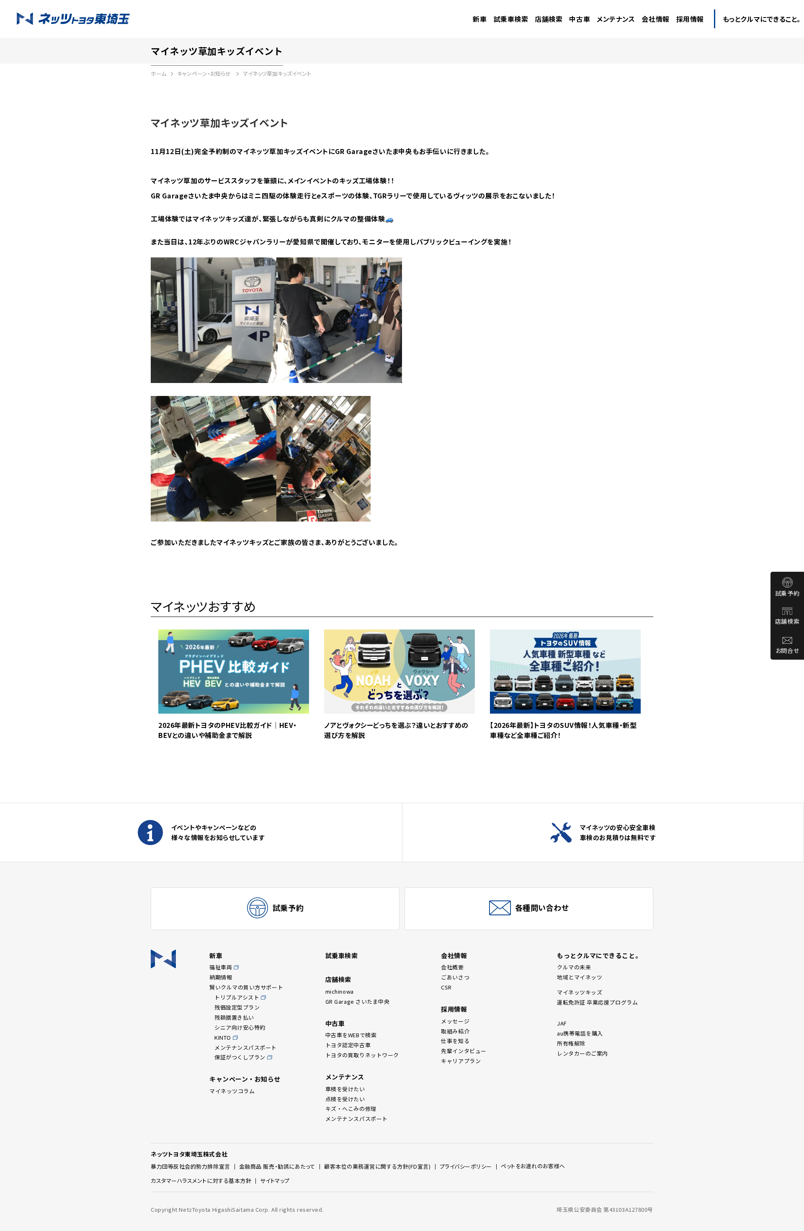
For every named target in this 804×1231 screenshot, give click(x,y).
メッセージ (455, 1021)
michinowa (339, 991)
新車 (215, 955)
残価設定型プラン (237, 1007)
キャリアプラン (461, 1061)
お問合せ (787, 650)
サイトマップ (274, 1181)
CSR (446, 987)
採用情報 (454, 1009)
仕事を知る (455, 1041)
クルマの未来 (574, 967)
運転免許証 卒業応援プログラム (597, 1002)
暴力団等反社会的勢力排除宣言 (190, 1166)
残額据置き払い (234, 1017)
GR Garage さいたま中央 (357, 1001)
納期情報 (220, 977)
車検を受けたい (345, 1089)
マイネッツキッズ (579, 992)
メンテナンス (344, 1076)
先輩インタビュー (463, 1051)
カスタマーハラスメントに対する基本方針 (201, 1181)
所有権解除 (571, 1043)
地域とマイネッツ (579, 977)
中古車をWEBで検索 (351, 1035)
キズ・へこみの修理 (350, 1109)
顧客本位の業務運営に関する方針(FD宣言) (377, 1166)
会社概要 (452, 967)
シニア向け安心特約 (239, 1027)
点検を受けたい (345, 1099)
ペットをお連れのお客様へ (533, 1166)
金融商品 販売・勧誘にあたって (277, 1166)
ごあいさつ (455, 977)
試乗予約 (787, 593)
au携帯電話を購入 (580, 1033)
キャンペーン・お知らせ (204, 73)
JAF (562, 1023)
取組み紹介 (455, 1031)
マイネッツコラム (232, 1091)
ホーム (158, 73)
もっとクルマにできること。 (599, 955)
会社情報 (454, 955)
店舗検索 (787, 621)
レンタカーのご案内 (582, 1053)
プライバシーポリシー (466, 1166)
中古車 (335, 1023)
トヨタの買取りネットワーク (362, 1055)
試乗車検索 (341, 955)
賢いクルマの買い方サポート (246, 987)
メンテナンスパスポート (245, 1047)
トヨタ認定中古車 (348, 1045)
